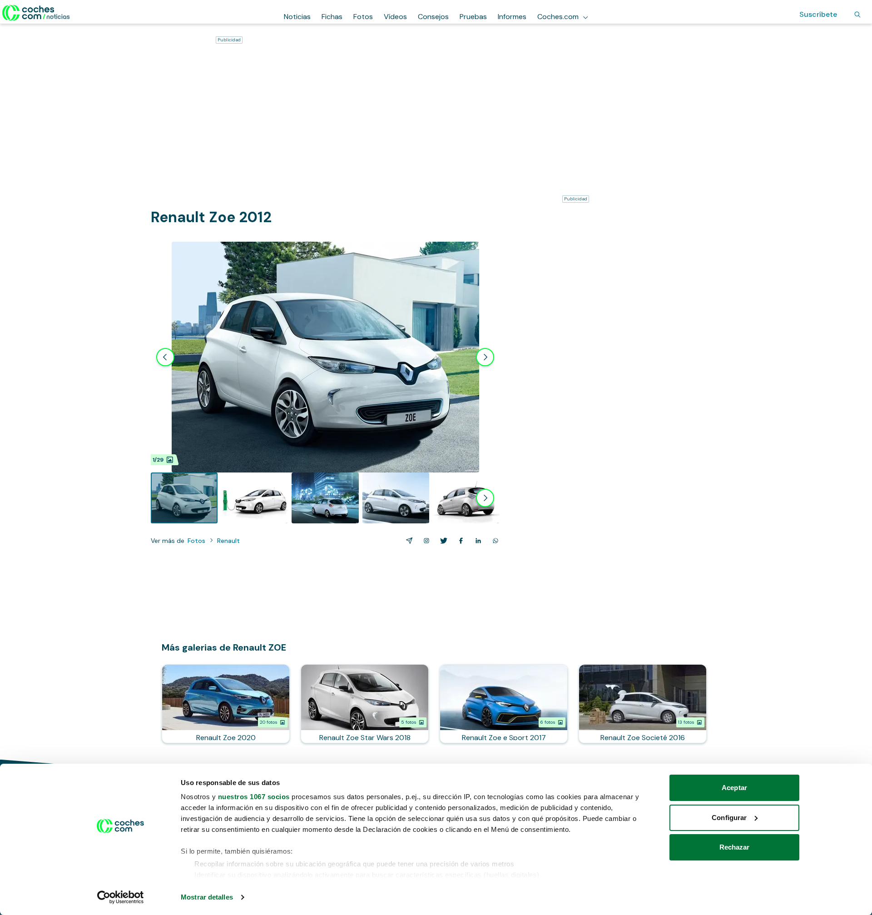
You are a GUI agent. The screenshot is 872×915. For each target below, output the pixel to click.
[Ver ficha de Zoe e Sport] (503, 704)
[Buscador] (857, 14)
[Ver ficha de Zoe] (225, 704)
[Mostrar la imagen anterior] (165, 357)
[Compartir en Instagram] (425, 541)
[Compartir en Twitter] (442, 541)
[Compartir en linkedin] (476, 541)
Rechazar (734, 847)
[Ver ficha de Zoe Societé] (642, 704)
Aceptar (734, 787)
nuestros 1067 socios (254, 797)
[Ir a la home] (36, 13)
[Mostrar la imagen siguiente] (485, 357)
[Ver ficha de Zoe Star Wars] (364, 704)
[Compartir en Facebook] (459, 541)
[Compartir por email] (407, 541)
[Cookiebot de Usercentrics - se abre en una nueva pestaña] (120, 897)
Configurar (729, 817)
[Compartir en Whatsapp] (494, 541)
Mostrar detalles (207, 897)
